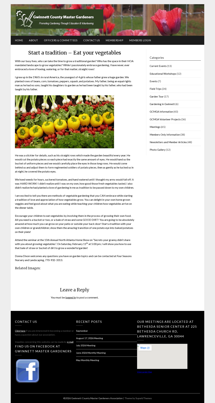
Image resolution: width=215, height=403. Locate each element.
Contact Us (91, 40)
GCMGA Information (161, 111)
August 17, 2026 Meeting (89, 338)
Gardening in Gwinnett (162, 104)
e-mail (70, 341)
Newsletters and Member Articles (168, 142)
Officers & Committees (61, 40)
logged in (70, 297)
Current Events (158, 65)
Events (153, 81)
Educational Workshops (163, 73)
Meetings (155, 126)
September (82, 330)
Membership (114, 40)
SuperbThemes (144, 398)
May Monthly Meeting (87, 360)
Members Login (140, 40)
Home (19, 40)
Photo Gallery (157, 149)
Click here (20, 330)
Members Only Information (165, 134)
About (33, 40)
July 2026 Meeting (85, 345)
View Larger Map (144, 372)
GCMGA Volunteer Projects (165, 119)
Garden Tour (157, 96)
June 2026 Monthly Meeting (91, 352)
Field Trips (155, 88)
